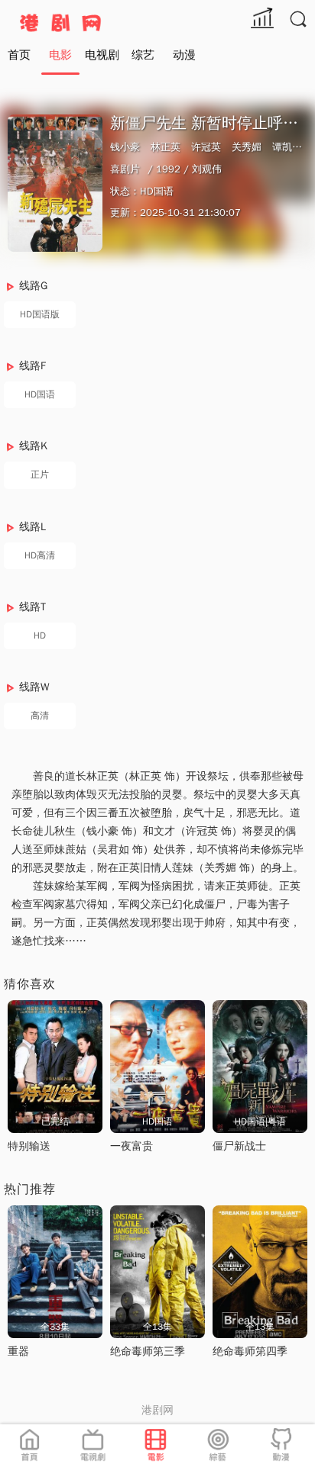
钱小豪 (125, 146)
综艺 (143, 55)
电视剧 (102, 55)
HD (40, 635)
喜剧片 (125, 168)
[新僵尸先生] (55, 183)
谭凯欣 (287, 146)
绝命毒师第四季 (250, 1351)
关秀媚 (246, 146)
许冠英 (206, 146)
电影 (60, 55)
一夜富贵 (131, 1146)
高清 (40, 715)
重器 (18, 1351)
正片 (40, 474)
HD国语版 (40, 314)
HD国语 (39, 394)
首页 (19, 55)
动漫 (184, 55)
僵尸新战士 (239, 1146)
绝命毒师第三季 (147, 1351)
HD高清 (39, 555)
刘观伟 (207, 168)
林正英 (165, 146)
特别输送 (29, 1146)
